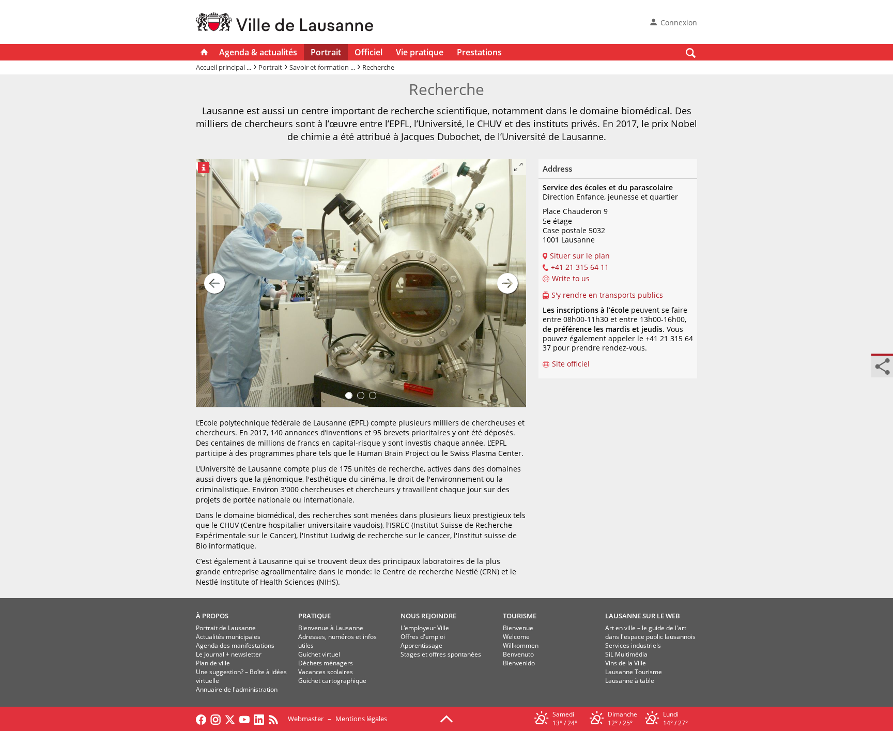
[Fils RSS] (276, 718)
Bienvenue (518, 627)
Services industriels (633, 645)
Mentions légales (361, 718)
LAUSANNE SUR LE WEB (642, 615)
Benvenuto (518, 654)
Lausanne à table (629, 680)
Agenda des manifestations (235, 645)
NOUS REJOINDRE (428, 615)
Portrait (326, 52)
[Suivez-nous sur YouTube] (244, 718)
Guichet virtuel (319, 654)
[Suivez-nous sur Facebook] (201, 718)
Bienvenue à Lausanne (330, 627)
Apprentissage (421, 645)
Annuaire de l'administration (237, 689)
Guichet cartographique (332, 680)
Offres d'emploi (423, 636)
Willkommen (520, 645)
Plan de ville (213, 663)
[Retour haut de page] (446, 718)
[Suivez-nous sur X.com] (230, 718)
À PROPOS (212, 615)
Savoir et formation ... (322, 67)
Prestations (479, 52)
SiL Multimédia (626, 654)
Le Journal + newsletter (228, 654)
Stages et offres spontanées (441, 654)
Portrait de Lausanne (226, 627)
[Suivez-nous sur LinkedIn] (259, 718)
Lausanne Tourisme (633, 671)
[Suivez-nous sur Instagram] (215, 718)
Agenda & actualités (258, 52)
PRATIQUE (314, 615)
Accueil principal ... (223, 67)
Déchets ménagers (325, 663)
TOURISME (519, 615)
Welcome (516, 636)
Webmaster (306, 718)
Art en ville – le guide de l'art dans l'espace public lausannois (650, 632)
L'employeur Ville (425, 627)
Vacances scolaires (325, 671)
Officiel (368, 52)
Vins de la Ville (625, 663)
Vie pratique (419, 52)
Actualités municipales (228, 636)
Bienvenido (519, 663)
